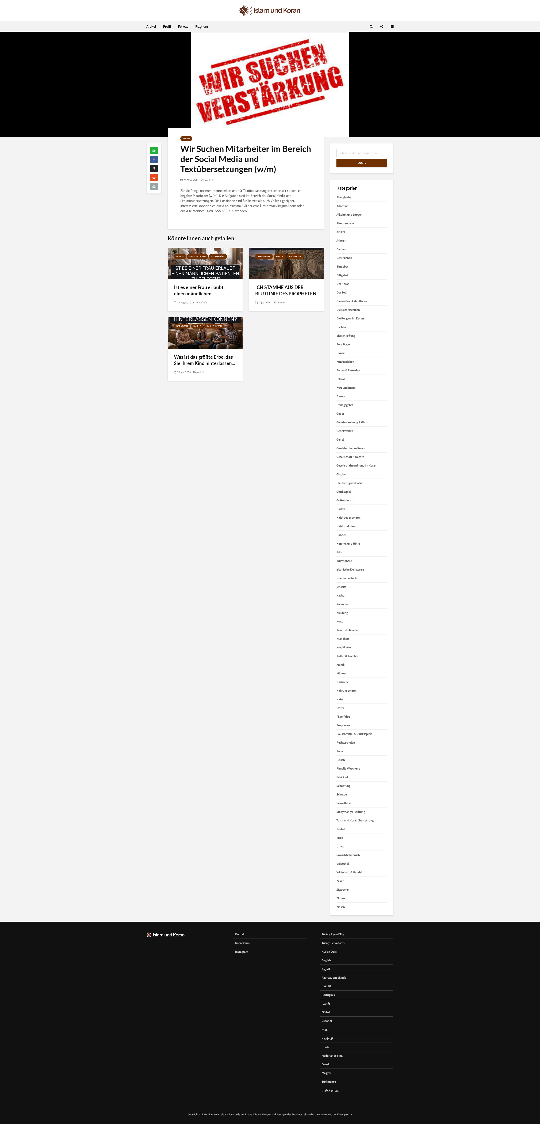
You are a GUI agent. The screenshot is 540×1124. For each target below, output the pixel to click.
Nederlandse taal (332, 1056)
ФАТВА (327, 986)
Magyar (326, 1073)
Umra (340, 846)
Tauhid (340, 829)
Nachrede (342, 682)
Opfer (340, 708)
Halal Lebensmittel (348, 517)
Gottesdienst (344, 500)
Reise (339, 751)
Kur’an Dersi (329, 952)
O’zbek (326, 1012)
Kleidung (342, 613)
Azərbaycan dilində (334, 977)
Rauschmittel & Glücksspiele (354, 734)
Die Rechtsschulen (348, 310)
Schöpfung (343, 786)
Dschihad (342, 327)
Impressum (242, 943)
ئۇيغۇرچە (327, 1038)
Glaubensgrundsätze (349, 483)
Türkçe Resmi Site (333, 934)
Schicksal (342, 777)
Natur (340, 699)
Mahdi (340, 665)
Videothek (343, 864)
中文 (325, 1029)
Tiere (339, 838)
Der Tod (341, 292)
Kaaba (340, 595)
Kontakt (240, 934)
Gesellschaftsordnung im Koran (356, 465)
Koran (340, 621)
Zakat (340, 881)
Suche (362, 162)
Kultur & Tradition (347, 656)
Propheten (295, 256)
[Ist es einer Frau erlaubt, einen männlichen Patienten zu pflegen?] (205, 263)
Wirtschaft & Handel (349, 872)
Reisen (340, 760)
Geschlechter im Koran (350, 448)
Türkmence (329, 1081)
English (326, 960)
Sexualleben (344, 803)
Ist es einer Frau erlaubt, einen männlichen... (199, 290)
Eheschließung (345, 336)
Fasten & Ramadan (348, 370)
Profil (167, 26)
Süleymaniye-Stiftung (350, 812)
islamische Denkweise (350, 569)
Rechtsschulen (345, 742)
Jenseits (341, 587)
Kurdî (325, 1047)
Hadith (340, 509)
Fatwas (183, 26)
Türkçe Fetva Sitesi (333, 943)
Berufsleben (344, 258)
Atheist (341, 240)
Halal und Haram (347, 526)
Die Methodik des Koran (351, 301)
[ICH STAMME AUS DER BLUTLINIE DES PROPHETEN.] (286, 263)
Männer (341, 673)
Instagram (241, 952)
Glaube (341, 474)
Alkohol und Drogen (349, 214)
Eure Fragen (343, 344)
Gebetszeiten (344, 431)
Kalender (342, 604)
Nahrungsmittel (346, 691)
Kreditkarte (343, 647)
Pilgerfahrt (343, 716)
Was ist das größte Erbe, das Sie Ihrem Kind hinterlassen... (204, 360)
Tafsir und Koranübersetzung (355, 820)
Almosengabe (345, 223)
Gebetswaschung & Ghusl (352, 422)
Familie (186, 138)
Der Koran (182, 326)
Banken (341, 249)
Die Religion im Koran (350, 318)
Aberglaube (264, 256)
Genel (340, 439)
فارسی (326, 1003)
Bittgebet (342, 266)
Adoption (342, 206)
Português (328, 995)
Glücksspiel (343, 492)
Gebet (340, 413)
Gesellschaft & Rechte (350, 457)
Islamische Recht (347, 578)
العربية (326, 969)
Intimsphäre (218, 256)
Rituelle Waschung (348, 768)
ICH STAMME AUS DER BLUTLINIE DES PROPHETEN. (286, 290)
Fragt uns (202, 26)
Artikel (151, 26)
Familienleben (214, 326)
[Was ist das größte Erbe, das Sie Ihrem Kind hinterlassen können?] (205, 333)
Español (327, 1021)
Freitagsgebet (344, 405)
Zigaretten (343, 889)
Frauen (340, 396)
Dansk (326, 1064)
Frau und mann (197, 256)
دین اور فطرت (330, 1090)
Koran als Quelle (347, 630)
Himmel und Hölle (348, 543)
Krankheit (342, 639)
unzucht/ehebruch (348, 855)
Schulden (342, 794)
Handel (341, 535)
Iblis (339, 552)
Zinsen (340, 898)
